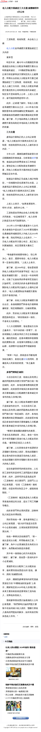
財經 (16, 1)
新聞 (5, 637)
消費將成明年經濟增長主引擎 (18, 657)
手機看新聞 (33, 32)
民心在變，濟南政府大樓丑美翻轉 (20, 695)
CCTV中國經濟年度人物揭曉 (18, 698)
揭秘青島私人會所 (14, 679)
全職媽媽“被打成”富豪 (13, 713)
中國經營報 (25, 32)
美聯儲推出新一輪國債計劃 (17, 691)
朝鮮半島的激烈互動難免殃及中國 (20, 664)
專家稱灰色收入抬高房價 (16, 688)
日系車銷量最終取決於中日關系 (19, 661)
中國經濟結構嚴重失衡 (15, 654)
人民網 (10, 1)
